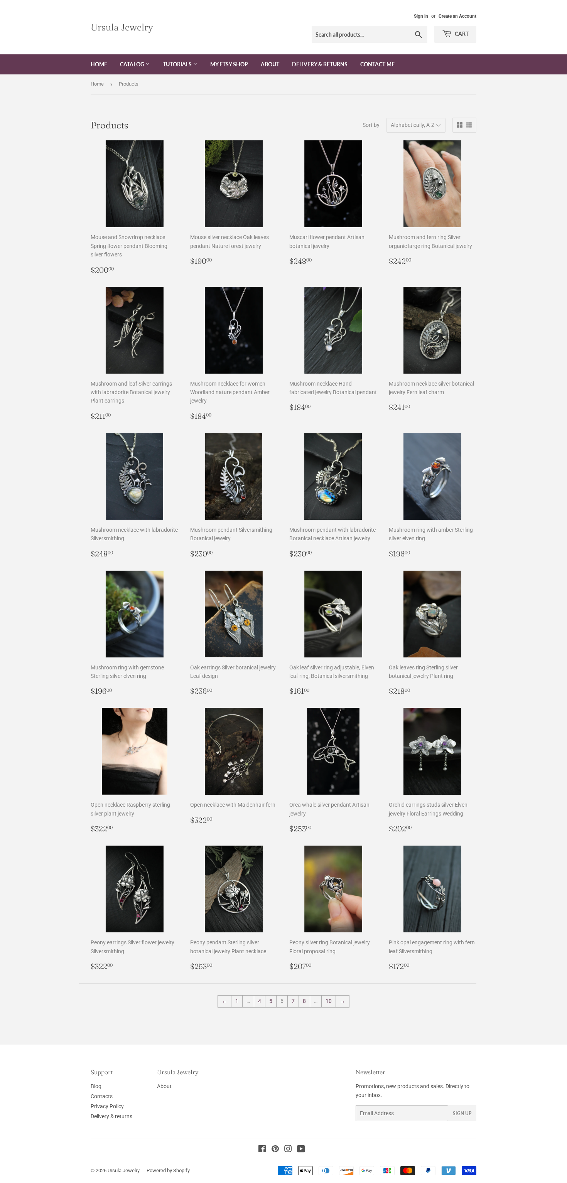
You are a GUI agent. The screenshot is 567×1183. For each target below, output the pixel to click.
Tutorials (178, 64)
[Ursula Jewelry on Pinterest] (275, 1150)
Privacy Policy (107, 1106)
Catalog (132, 64)
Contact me (377, 64)
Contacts (102, 1096)
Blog (96, 1086)
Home (99, 64)
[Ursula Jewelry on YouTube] (301, 1150)
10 (329, 1001)
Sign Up (462, 1113)
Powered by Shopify (168, 1170)
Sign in (421, 16)
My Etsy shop (229, 64)
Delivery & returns (111, 1116)
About (270, 64)
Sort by (371, 125)
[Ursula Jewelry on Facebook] (262, 1150)
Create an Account (457, 16)
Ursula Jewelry (122, 27)
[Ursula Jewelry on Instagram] (288, 1150)
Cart (461, 33)
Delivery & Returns (320, 64)
